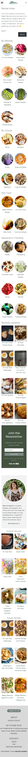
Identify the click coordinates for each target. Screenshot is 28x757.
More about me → (14, 523)
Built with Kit (14, 463)
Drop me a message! (14, 746)
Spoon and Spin (21, 728)
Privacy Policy (14, 720)
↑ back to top (14, 711)
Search (3, 31)
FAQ (14, 744)
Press (14, 741)
